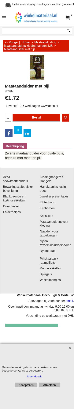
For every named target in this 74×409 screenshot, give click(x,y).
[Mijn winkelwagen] (67, 17)
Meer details (34, 376)
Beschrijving (15, 146)
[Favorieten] (65, 117)
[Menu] (4, 18)
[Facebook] (9, 133)
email (69, 300)
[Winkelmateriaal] (36, 17)
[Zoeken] (68, 31)
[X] (18, 130)
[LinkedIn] (27, 133)
